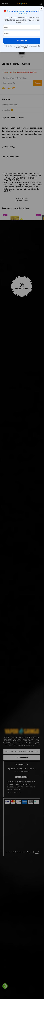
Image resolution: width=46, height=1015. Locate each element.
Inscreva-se (22, 41)
